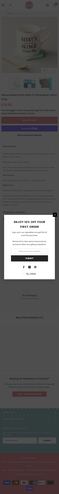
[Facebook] (24, 267)
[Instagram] (29, 267)
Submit (29, 258)
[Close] (55, 215)
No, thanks (31, 273)
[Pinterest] (35, 267)
